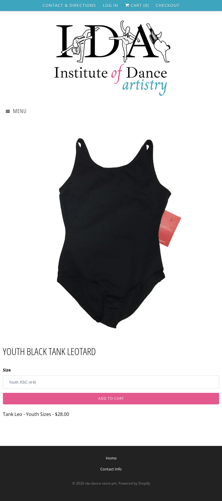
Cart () (139, 5)
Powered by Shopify (134, 483)
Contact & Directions (69, 5)
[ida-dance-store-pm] (111, 59)
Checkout (168, 5)
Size (7, 370)
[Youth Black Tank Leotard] (111, 229)
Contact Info (111, 469)
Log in (110, 5)
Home (111, 458)
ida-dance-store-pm (101, 483)
